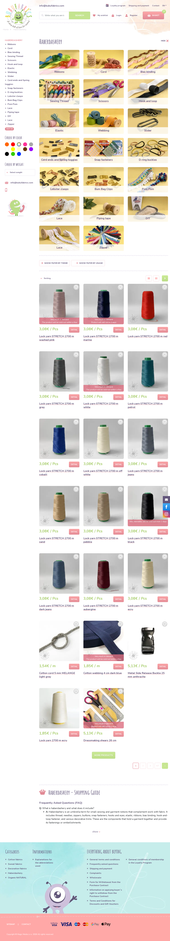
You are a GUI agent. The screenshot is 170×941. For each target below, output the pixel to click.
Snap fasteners (15, 88)
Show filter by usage (91, 263)
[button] (20, 172)
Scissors (12, 60)
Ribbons (12, 44)
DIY (9, 116)
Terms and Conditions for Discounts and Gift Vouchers (104, 902)
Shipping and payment (139, 5)
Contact (155, 5)
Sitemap (11, 924)
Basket (155, 15)
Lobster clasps (15, 96)
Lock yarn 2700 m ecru (53, 740)
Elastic (11, 68)
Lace (10, 108)
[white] (7, 149)
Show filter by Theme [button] (56, 263)
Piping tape (13, 112)
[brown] (25, 149)
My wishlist (102, 15)
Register (133, 15)
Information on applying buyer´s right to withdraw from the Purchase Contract (106, 893)
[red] (13, 144)
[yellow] (13, 149)
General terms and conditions (105, 859)
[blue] (19, 154)
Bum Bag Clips (15, 100)
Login (118, 15)
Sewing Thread (15, 56)
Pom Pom (12, 104)
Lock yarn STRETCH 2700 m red (147, 336)
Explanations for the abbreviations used (44, 862)
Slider (11, 76)
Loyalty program (117, 5)
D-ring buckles (15, 92)
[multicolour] (19, 144)
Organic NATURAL (17, 877)
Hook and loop (15, 64)
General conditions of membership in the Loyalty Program (146, 861)
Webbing (12, 72)
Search (79, 15)
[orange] (7, 144)
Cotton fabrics (15, 859)
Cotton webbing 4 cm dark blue (102, 673)
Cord (10, 48)
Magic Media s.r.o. (24, 934)
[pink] (25, 144)
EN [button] (163, 5)
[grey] (31, 144)
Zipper (11, 124)
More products (103, 755)
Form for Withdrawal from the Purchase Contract (105, 884)
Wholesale (95, 877)
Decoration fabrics (17, 868)
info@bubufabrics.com (51, 5)
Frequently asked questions (104, 864)
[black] (7, 154)
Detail (74, 330)
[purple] (31, 149)
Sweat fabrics (15, 864)
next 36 (9, 129)
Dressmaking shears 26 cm (99, 740)
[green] (13, 154)
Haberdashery (15, 873)
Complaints (95, 873)
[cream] (19, 149)
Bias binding (14, 52)
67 (157, 765)
